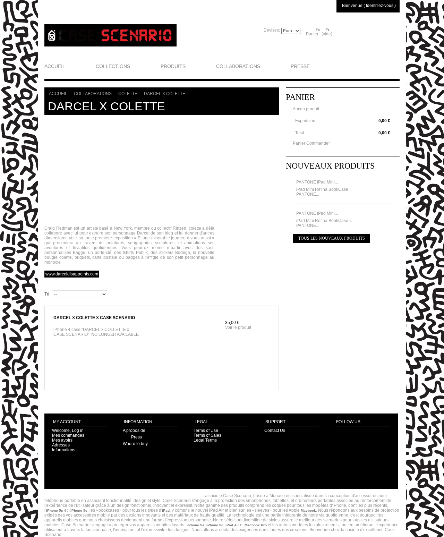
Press (136, 437)
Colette (127, 93)
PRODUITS (173, 66)
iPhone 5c (78, 510)
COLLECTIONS (113, 66)
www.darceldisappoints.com (71, 274)
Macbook (308, 510)
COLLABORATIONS (238, 66)
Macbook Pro (256, 525)
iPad (166, 510)
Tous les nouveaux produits (331, 238)
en (318, 29)
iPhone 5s (54, 510)
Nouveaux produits (330, 165)
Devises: (272, 30)
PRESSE (300, 66)
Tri (46, 294)
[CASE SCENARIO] (110, 35)
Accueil (58, 93)
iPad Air (232, 525)
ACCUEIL (54, 66)
